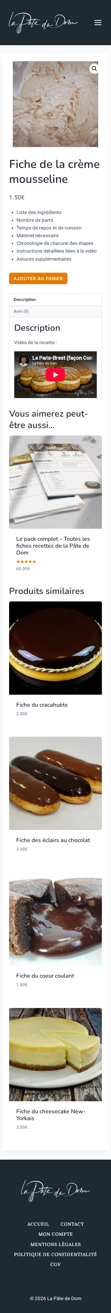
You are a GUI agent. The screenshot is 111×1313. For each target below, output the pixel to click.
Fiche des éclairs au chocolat (53, 840)
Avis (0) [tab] (21, 311)
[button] (94, 69)
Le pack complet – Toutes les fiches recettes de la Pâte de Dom (53, 546)
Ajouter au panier (38, 278)
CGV (55, 1264)
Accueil (38, 1224)
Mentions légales (55, 1244)
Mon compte (55, 1234)
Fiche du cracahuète (42, 705)
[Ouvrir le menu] (100, 22)
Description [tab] (25, 299)
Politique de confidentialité (55, 1254)
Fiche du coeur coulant (45, 976)
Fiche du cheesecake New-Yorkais (51, 1115)
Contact (72, 1224)
